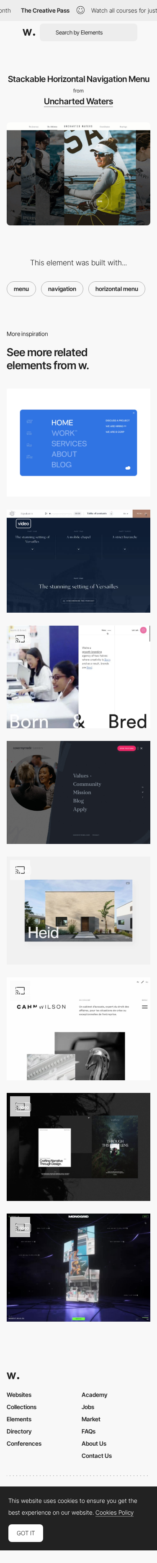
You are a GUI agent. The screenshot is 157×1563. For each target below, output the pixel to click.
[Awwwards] (29, 32)
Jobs (88, 1406)
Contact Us (97, 1455)
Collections (21, 1406)
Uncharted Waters (78, 101)
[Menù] (78, 1268)
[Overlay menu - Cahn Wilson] (78, 1028)
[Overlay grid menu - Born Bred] (78, 676)
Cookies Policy (114, 1512)
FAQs (88, 1431)
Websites (19, 1394)
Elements (19, 1419)
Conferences (24, 1443)
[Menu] (78, 443)
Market (91, 1419)
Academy (95, 1394)
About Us (94, 1443)
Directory (19, 1431)
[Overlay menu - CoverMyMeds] (78, 792)
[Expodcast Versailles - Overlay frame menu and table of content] (78, 561)
